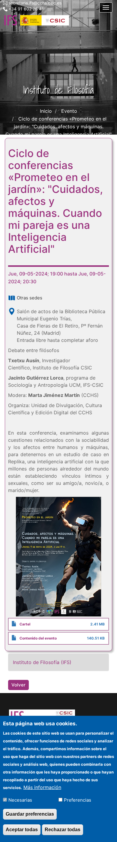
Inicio (46, 111)
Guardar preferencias (30, 814)
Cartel (25, 624)
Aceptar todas (22, 829)
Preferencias (77, 800)
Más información (42, 787)
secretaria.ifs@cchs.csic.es (35, 2)
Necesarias (20, 800)
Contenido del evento (38, 638)
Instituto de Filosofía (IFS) (42, 662)
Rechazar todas (62, 829)
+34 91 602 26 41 (26, 8)
